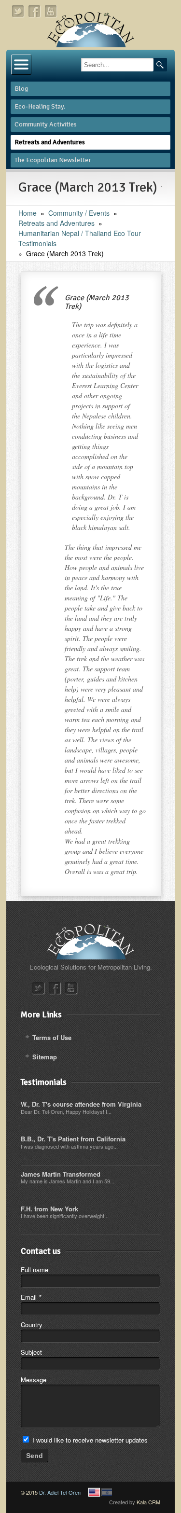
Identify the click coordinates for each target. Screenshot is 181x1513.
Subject (31, 1352)
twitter (18, 11)
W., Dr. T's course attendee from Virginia (81, 1104)
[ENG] (94, 1492)
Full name (34, 1269)
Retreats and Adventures (56, 223)
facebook (35, 11)
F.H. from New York (49, 1208)
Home (27, 213)
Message (33, 1379)
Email (31, 1297)
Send (34, 1455)
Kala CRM (148, 1502)
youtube (51, 11)
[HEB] (106, 1492)
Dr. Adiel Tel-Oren (60, 1492)
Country (31, 1324)
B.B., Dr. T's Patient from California (73, 1138)
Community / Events (79, 213)
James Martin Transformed (60, 1174)
